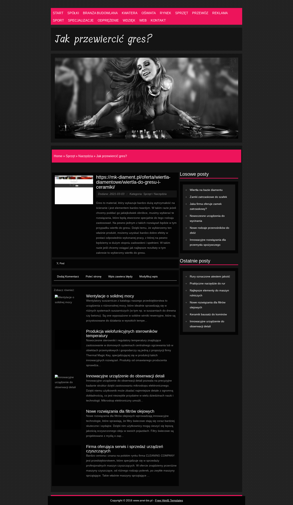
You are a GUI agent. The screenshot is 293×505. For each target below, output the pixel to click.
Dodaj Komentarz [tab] (68, 276)
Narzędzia (85, 156)
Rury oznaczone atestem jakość (210, 276)
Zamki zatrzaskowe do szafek (208, 196)
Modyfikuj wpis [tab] (148, 276)
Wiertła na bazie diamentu (206, 189)
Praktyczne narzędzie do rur (207, 283)
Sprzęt (70, 156)
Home (58, 156)
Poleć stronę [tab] (93, 276)
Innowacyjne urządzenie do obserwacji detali (125, 376)
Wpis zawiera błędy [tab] (120, 276)
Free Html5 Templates (169, 500)
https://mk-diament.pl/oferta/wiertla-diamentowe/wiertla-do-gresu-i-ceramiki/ (133, 182)
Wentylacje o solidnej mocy (110, 296)
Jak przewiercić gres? (111, 156)
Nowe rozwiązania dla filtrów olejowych (120, 411)
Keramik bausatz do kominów (208, 314)
